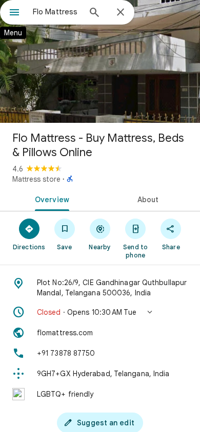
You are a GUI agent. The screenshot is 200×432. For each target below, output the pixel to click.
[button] (100, 312)
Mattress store (36, 179)
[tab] (50, 198)
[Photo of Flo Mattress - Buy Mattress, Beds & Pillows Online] (100, 61)
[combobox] (56, 12)
